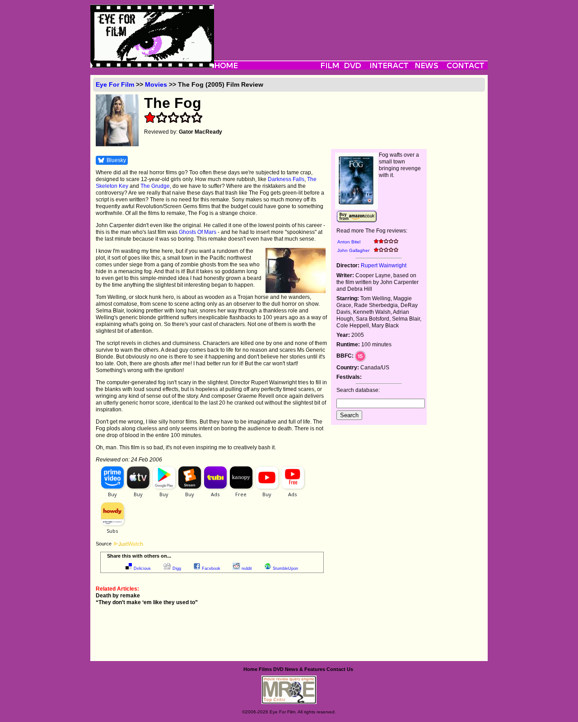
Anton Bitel (348, 241)
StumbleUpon (285, 568)
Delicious (142, 568)
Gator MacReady (200, 132)
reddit (247, 568)
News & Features (305, 669)
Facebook (211, 568)
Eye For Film (115, 84)
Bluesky (116, 160)
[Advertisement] (351, 25)
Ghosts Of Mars (197, 232)
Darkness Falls (286, 179)
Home (250, 669)
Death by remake (118, 595)
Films (265, 669)
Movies (156, 84)
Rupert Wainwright (383, 265)
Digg (176, 568)
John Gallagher (353, 250)
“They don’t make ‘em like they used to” (147, 602)
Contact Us (339, 669)
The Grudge (155, 186)
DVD (278, 669)
